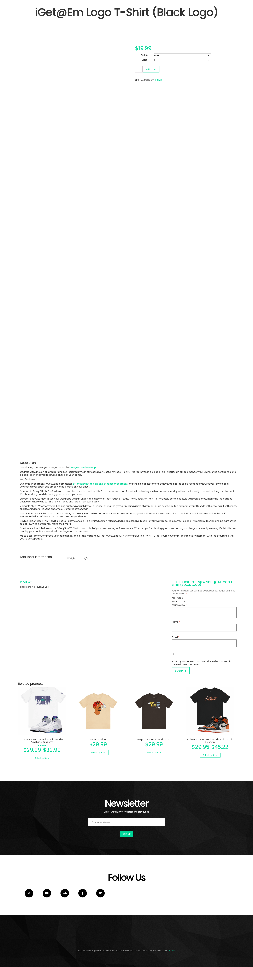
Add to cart (151, 69)
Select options (42, 758)
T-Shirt (158, 79)
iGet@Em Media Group (83, 467)
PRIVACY (172, 951)
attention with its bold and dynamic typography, (100, 483)
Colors (144, 55)
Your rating (178, 598)
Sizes (144, 59)
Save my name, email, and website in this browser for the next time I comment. (202, 663)
